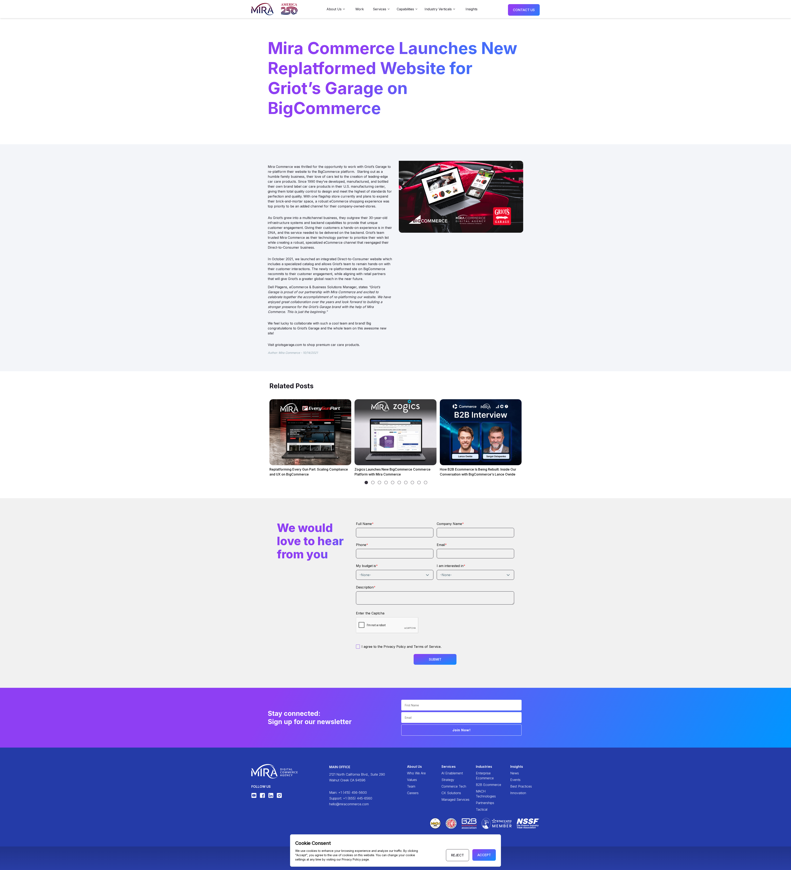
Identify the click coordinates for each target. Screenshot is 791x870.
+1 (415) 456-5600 (352, 792)
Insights (471, 9)
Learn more (283, 458)
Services (448, 766)
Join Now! (461, 730)
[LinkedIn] (270, 795)
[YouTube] (253, 795)
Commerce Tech (453, 786)
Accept (484, 855)
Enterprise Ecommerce (485, 775)
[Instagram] (279, 795)
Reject (457, 855)
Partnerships (485, 803)
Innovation (518, 793)
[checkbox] (358, 647)
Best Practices (521, 786)
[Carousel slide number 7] (412, 482)
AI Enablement (452, 773)
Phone (362, 545)
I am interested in (451, 566)
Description (366, 587)
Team (411, 786)
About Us (414, 766)
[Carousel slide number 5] (399, 482)
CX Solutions (451, 793)
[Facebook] (262, 795)
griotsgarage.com (288, 345)
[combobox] (394, 575)
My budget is (367, 566)
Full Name (365, 524)
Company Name (450, 524)
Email (442, 545)
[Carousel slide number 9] (425, 482)
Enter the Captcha (370, 613)
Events (515, 780)
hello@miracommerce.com (349, 804)
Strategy (447, 780)
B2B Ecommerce (488, 785)
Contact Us (524, 10)
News (514, 773)
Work (359, 9)
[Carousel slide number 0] (366, 482)
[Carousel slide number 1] (373, 482)
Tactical (481, 809)
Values (412, 780)
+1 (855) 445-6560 (357, 798)
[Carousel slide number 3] (386, 482)
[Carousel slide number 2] (379, 482)
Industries (484, 766)
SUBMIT (435, 659)
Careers (413, 793)
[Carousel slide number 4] (392, 482)
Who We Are (416, 773)
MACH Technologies (486, 793)
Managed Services (455, 799)
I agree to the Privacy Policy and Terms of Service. (401, 647)
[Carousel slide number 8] (419, 482)
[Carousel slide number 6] (406, 482)
